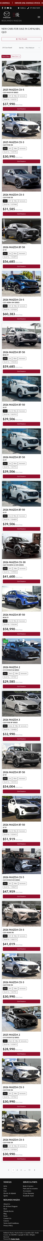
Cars (5, 1191)
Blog (5, 1214)
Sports (6, 1196)
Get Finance (21, 109)
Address (23, 8)
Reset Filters (6, 56)
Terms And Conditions (11, 1223)
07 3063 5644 (35, 8)
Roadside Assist (28, 1196)
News (5, 1216)
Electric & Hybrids (10, 1193)
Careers (6, 1221)
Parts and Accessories (30, 1188)
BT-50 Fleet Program (11, 1206)
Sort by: (21, 47)
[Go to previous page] (8, 1170)
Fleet (5, 1209)
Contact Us (7, 1218)
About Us (7, 1204)
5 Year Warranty (28, 1193)
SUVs (5, 1186)
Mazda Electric (9, 1211)
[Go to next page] (34, 1170)
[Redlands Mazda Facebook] (3, 8)
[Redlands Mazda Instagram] (5, 8)
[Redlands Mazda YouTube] (8, 8)
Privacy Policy (8, 1226)
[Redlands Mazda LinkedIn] (11, 8)
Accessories (27, 1191)
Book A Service (28, 1186)
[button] (38, 17)
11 (29, 1170)
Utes (5, 1188)
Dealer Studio (15, 1239)
